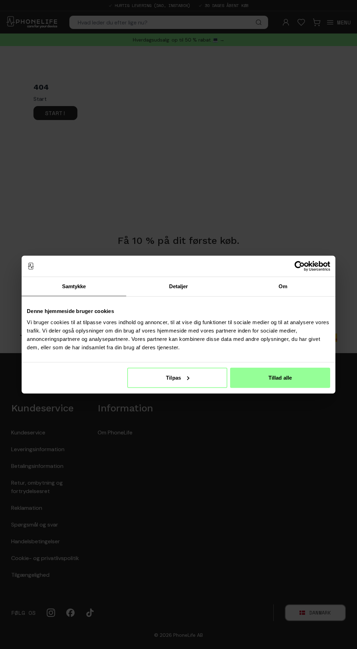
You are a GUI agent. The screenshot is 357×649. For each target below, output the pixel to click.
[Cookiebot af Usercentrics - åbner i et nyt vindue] (299, 266)
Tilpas (173, 377)
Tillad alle (280, 377)
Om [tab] (283, 286)
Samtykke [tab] (74, 286)
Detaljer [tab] (178, 286)
